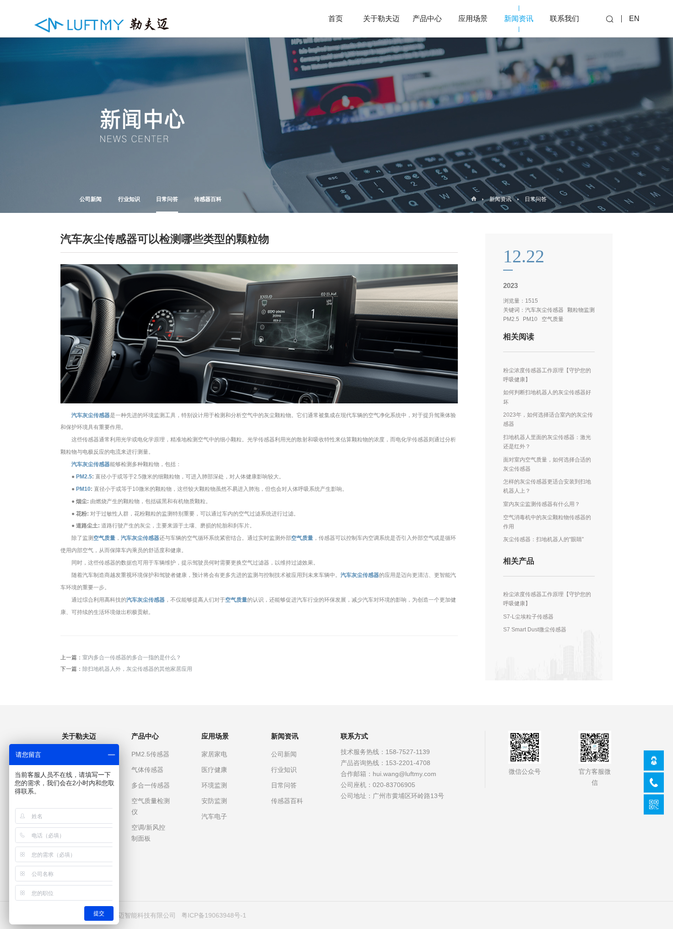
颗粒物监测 (581, 310)
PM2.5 (84, 476)
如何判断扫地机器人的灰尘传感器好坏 (547, 396)
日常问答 (167, 199)
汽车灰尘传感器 (90, 415)
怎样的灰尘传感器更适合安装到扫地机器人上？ (547, 486)
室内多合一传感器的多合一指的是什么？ (131, 657)
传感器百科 (208, 199)
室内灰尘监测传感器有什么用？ (541, 504)
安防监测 (214, 800)
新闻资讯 (500, 199)
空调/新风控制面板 (148, 833)
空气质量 (104, 538)
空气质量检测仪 (150, 806)
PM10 (83, 489)
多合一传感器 (150, 785)
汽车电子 (214, 816)
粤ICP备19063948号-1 (213, 915)
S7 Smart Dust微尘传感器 (534, 629)
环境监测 (214, 785)
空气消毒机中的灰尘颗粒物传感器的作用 (547, 521)
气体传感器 (147, 769)
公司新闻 (91, 199)
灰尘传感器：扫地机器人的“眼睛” (543, 539)
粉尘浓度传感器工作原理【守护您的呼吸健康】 (547, 374)
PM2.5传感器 (150, 754)
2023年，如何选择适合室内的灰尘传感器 (548, 419)
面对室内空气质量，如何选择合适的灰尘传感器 (547, 464)
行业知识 (129, 199)
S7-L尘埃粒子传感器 (528, 616)
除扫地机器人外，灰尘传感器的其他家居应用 (137, 669)
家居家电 (214, 754)
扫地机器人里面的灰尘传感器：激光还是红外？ (547, 441)
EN (634, 18)
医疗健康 (214, 769)
